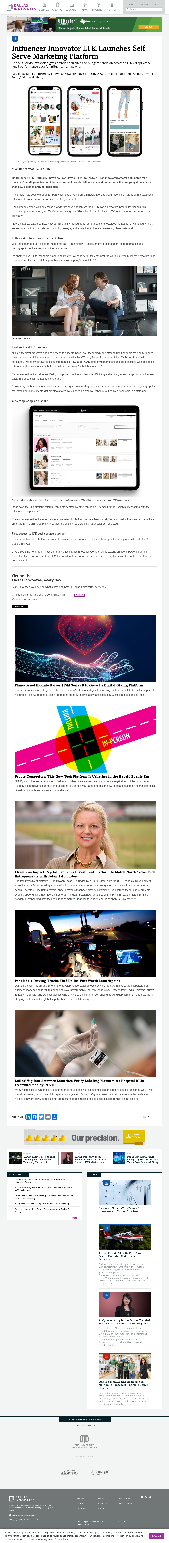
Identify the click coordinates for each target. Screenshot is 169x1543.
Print (149, 1117)
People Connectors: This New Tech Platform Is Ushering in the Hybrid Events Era (82, 777)
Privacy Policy (84, 1524)
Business (44, 10)
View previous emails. (25, 599)
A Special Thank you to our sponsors (84, 1419)
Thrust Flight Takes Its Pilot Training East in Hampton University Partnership (39, 1160)
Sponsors (143, 4)
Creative (57, 10)
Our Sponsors (125, 1498)
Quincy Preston (25, 169)
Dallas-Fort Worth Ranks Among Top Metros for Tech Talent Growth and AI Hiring (142, 1160)
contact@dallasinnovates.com (23, 1516)
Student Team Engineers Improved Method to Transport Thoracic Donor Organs (123, 1385)
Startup (111, 10)
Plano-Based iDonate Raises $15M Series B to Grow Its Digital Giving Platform (79, 685)
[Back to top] (156, 1522)
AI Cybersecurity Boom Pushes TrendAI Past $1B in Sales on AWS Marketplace (90, 1160)
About (132, 4)
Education (72, 10)
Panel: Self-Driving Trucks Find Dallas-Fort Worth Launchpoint (67, 981)
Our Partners (125, 1503)
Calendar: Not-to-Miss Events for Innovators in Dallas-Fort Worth (43, 1210)
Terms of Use (120, 1522)
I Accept (156, 1536)
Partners (155, 4)
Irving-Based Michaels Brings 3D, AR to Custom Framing (41, 1203)
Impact (85, 10)
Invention (98, 10)
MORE (74, 1218)
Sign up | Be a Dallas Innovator (92, 1522)
